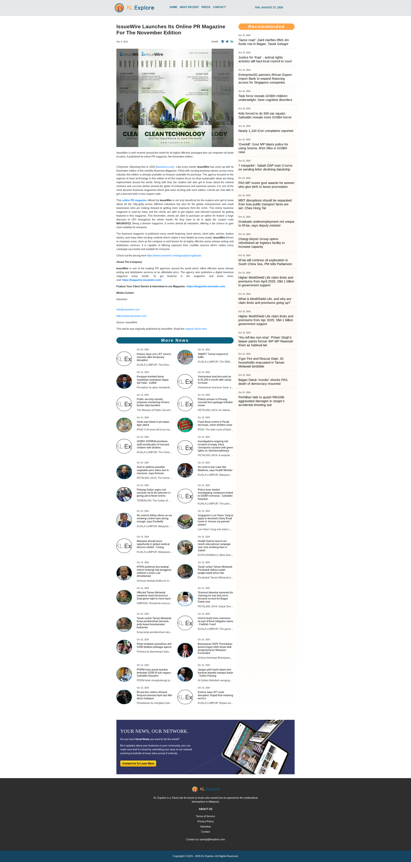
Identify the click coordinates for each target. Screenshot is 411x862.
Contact (205, 831)
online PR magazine (134, 200)
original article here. (196, 328)
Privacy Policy (205, 821)
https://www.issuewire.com (131, 316)
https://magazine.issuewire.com (206, 286)
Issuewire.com (165, 166)
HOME (173, 7)
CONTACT (219, 7)
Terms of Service (205, 816)
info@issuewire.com (128, 309)
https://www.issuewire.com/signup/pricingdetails (174, 255)
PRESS (205, 7)
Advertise (205, 826)
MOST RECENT (189, 7)
